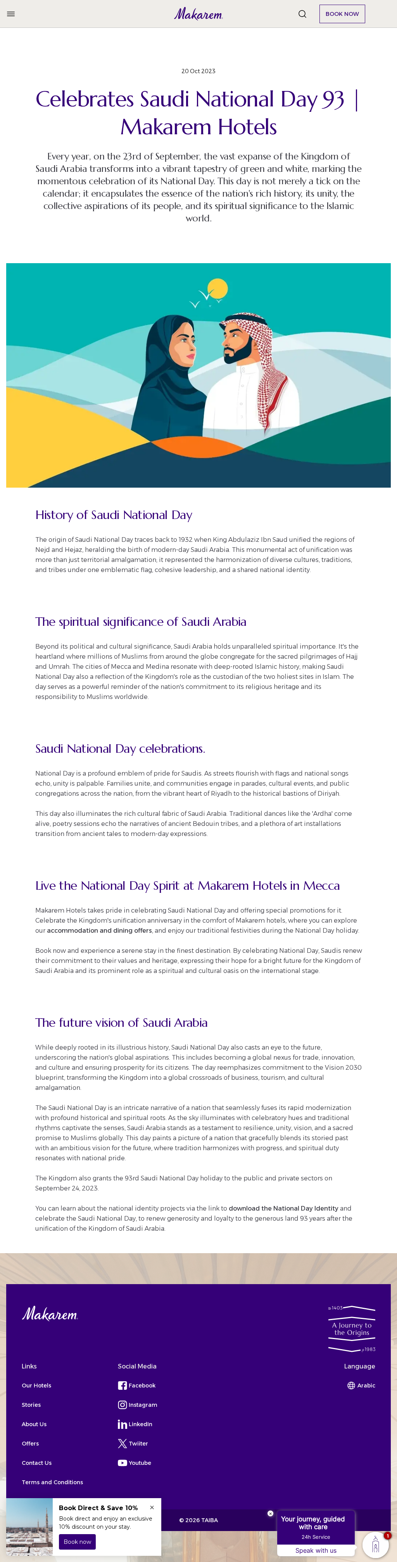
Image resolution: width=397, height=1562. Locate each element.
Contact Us (37, 1462)
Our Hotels (36, 1385)
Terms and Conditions (52, 1482)
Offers (30, 1443)
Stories (31, 1404)
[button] (198, 14)
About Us (34, 1424)
